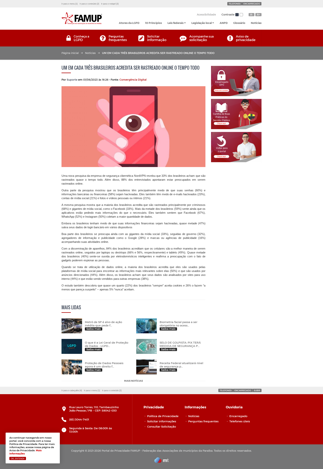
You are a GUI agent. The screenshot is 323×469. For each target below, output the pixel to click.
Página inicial (70, 52)
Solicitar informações (161, 421)
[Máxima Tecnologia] (161, 461)
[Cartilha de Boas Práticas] (236, 114)
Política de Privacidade (163, 416)
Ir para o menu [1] (69, 4)
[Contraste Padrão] (237, 14)
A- (251, 14)
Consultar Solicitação (161, 426)
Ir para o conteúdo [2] (89, 4)
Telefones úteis (239, 421)
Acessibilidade (206, 14)
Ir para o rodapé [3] (110, 4)
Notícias (256, 22)
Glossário (239, 22)
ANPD (224, 22)
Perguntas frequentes (203, 421)
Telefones (235, 3)
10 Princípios (153, 22)
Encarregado (251, 3)
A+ (258, 14)
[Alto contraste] (241, 14)
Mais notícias (133, 381)
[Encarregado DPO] (236, 81)
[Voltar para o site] (236, 147)
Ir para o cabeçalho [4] (71, 390)
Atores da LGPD (129, 22)
